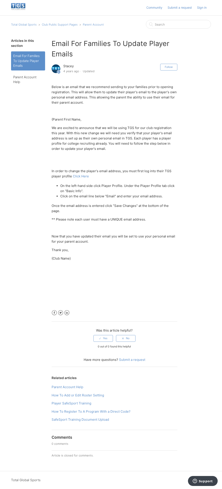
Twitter (60, 313)
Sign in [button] (202, 7)
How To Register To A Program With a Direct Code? (91, 411)
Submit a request (180, 7)
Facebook (54, 313)
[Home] (18, 10)
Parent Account (93, 24)
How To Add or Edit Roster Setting (78, 395)
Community (154, 7)
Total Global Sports (24, 24)
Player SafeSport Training (71, 403)
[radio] (103, 338)
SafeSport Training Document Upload (80, 419)
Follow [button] (169, 67)
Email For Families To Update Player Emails (26, 61)
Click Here (81, 176)
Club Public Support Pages (60, 24)
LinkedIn (67, 313)
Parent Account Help (24, 79)
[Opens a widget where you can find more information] (203, 481)
